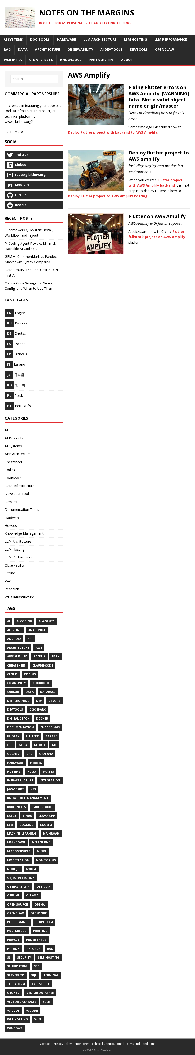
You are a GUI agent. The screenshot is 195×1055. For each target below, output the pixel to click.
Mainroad (51, 833)
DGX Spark (37, 709)
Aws (39, 648)
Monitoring (46, 860)
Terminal (51, 975)
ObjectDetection (21, 878)
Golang (13, 754)
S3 (8, 957)
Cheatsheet (13, 462)
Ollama (32, 895)
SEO (37, 966)
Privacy (13, 940)
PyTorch (33, 949)
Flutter (32, 736)
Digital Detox (18, 719)
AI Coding (24, 621)
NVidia (31, 869)
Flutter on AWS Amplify (156, 216)
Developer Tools (17, 493)
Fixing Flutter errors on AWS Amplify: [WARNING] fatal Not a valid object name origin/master (158, 96)
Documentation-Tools (22, 509)
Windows (14, 1028)
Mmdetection (18, 860)
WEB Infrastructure (19, 597)
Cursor (13, 692)
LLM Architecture (18, 541)
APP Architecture (18, 454)
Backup (39, 656)
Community (16, 683)
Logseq (46, 825)
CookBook (41, 683)
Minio (41, 851)
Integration (50, 780)
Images (48, 772)
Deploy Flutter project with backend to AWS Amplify (112, 132)
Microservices (18, 851)
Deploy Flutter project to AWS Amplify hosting (107, 196)
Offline (10, 573)
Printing (40, 931)
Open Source (17, 904)
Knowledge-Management (27, 798)
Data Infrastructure (19, 485)
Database (47, 692)
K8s (33, 789)
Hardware (12, 517)
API (30, 639)
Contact (45, 1044)
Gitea (23, 745)
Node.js (13, 869)
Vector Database (40, 993)
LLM (10, 825)
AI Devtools (14, 438)
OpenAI (40, 904)
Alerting (14, 630)
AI (6, 430)
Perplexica (44, 922)
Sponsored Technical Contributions (98, 1044)
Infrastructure (20, 780)
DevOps (11, 501)
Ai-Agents (46, 621)
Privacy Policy (63, 1044)
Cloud (12, 674)
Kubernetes (16, 807)
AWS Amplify (17, 656)
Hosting (14, 772)
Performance (18, 922)
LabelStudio (43, 807)
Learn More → (16, 131)
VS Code (13, 1011)
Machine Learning (21, 833)
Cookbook (13, 478)
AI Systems (13, 446)
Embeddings (50, 727)
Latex (11, 816)
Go (54, 745)
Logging (27, 825)
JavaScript (15, 789)
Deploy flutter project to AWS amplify (159, 155)
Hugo (31, 772)
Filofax (13, 736)
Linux (27, 816)
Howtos (11, 525)
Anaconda (36, 630)
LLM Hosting (14, 549)
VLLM (47, 1002)
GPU (29, 754)
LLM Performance (19, 557)
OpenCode (38, 913)
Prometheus (36, 940)
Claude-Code (42, 665)
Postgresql (16, 931)
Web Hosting (17, 1019)
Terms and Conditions (140, 1044)
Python (13, 949)
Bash (55, 656)
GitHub (39, 745)
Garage (51, 736)
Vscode (32, 1011)
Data (30, 692)
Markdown (16, 842)
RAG (8, 581)
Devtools (15, 709)
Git (9, 745)
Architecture (18, 648)
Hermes (36, 763)
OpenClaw (15, 913)
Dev (39, 701)
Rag (50, 949)
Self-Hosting (48, 957)
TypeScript (40, 984)
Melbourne (41, 842)
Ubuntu (13, 993)
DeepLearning (18, 701)
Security (24, 957)
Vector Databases (21, 1002)
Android (14, 639)
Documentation (20, 727)
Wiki (37, 1019)
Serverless (15, 975)
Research (12, 589)
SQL (34, 975)
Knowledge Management (24, 533)
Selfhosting (17, 966)
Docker (42, 719)
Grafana (46, 754)
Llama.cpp (47, 816)
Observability (14, 565)
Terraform (16, 984)
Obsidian (43, 887)
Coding (10, 470)
